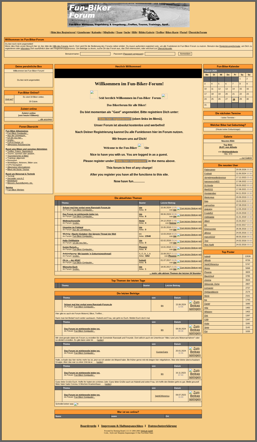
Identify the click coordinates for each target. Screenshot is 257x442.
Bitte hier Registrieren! (63, 32)
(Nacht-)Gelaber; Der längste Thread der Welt (93, 234)
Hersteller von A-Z (15, 178)
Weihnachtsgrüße (71, 221)
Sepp (206, 327)
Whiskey (208, 311)
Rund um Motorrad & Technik (20, 174)
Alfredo (207, 260)
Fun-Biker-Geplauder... (17, 133)
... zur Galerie (246, 158)
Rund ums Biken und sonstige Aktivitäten (26, 149)
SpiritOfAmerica (162, 396)
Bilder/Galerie (146, 32)
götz (206, 308)
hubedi (142, 260)
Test (206, 241)
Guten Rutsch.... (71, 247)
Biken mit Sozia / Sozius (18, 169)
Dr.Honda (208, 185)
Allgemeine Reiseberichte (18, 144)
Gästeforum (83, 32)
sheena (207, 280)
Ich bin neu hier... (15, 138)
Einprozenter (210, 229)
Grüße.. (10, 140)
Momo (207, 268)
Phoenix (143, 247)
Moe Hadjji (209, 244)
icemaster (208, 288)
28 (234, 99)
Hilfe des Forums (60, 46)
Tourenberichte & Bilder (18, 156)
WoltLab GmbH (147, 431)
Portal (183, 32)
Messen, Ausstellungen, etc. (20, 183)
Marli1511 (208, 189)
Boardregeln (88, 426)
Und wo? (9, 99)
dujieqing (208, 209)
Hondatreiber (210, 193)
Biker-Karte (172, 32)
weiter (100, 340)
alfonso (207, 233)
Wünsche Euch (70, 267)
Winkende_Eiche (212, 284)
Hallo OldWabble (71, 240)
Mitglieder (109, 32)
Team (119, 32)
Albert (207, 221)
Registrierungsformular (229, 46)
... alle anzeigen (45, 119)
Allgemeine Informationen (18, 167)
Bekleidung (12, 181)
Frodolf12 (208, 213)
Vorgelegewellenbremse (215, 177)
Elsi (206, 331)
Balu (206, 201)
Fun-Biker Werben (15, 190)
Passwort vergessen (133, 54)
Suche (127, 32)
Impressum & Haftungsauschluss (122, 426)
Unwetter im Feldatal (73, 227)
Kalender (97, 32)
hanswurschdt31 (212, 181)
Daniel (207, 304)
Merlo (206, 296)
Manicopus (209, 197)
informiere (25, 48)
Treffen (160, 32)
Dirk (206, 315)
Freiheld (208, 173)
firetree (172, 223)
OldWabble (209, 217)
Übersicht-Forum (198, 32)
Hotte (141, 221)
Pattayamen (209, 169)
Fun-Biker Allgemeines (17, 131)
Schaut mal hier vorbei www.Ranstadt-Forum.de (86, 207)
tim (140, 207)
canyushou (209, 205)
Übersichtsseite (165, 48)
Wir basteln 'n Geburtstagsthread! (94, 254)
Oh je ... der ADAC (72, 260)
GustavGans (162, 352)
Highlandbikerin (211, 292)
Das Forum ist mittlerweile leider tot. (81, 214)
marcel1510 (209, 237)
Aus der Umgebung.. (16, 135)
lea (205, 300)
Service (9, 187)
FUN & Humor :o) (15, 142)
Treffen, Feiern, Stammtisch (20, 151)
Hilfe (134, 32)
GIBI (206, 319)
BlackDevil (209, 276)
